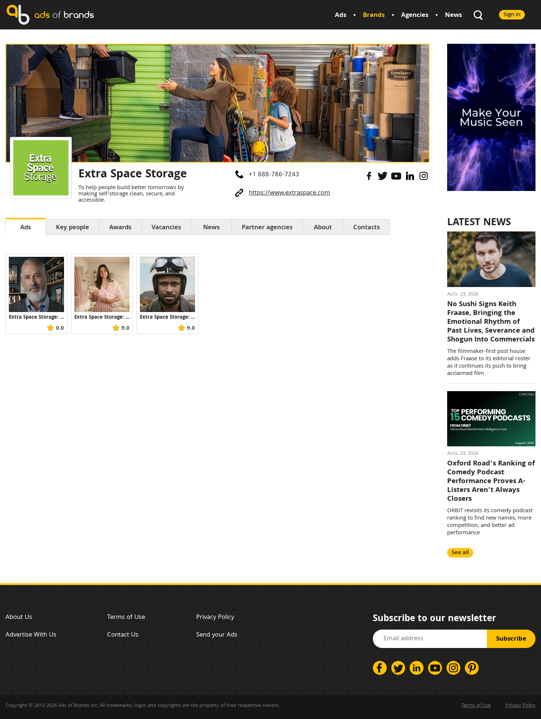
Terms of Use (126, 617)
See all (460, 552)
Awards (120, 228)
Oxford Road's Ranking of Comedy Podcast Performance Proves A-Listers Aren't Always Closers (491, 481)
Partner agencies (267, 228)
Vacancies (166, 228)
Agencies (414, 15)
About (323, 228)
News (453, 15)
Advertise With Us (31, 635)
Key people (72, 228)
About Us (19, 617)
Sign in (511, 15)
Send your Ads (216, 635)
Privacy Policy (215, 617)
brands (64, 14)
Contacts (366, 228)
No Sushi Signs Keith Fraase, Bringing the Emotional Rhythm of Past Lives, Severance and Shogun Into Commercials (491, 322)
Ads (340, 15)
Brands (374, 15)
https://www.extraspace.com (289, 193)
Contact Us (122, 635)
